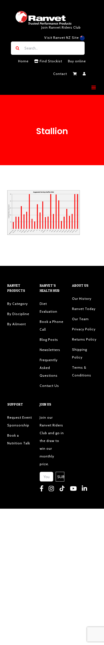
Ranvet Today (84, 309)
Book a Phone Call (51, 325)
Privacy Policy (84, 329)
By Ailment (16, 324)
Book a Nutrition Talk (18, 439)
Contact (60, 74)
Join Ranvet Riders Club (61, 27)
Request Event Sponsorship (19, 421)
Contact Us (49, 386)
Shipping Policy (79, 353)
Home (23, 61)
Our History (81, 298)
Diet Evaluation (48, 308)
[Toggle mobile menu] (94, 87)
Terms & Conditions (81, 371)
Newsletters (50, 350)
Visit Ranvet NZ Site (62, 37)
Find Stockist (50, 61)
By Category (17, 304)
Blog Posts (49, 339)
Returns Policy (84, 339)
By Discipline (18, 314)
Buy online (77, 61)
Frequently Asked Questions (49, 368)
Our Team (80, 319)
